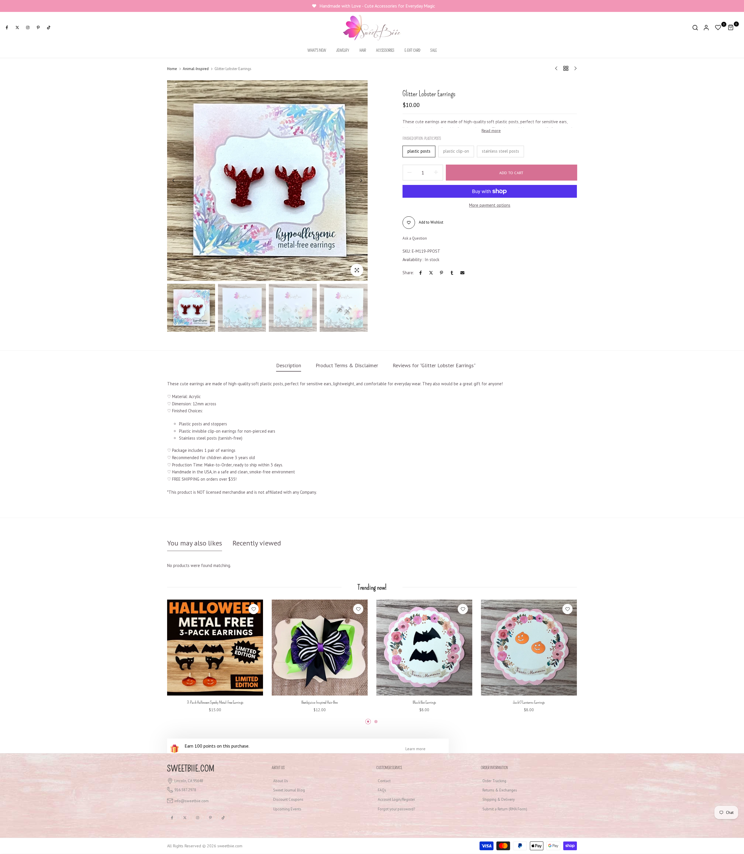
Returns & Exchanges (499, 790)
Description (288, 365)
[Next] (356, 180)
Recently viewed (257, 543)
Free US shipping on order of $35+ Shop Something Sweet (377, 6)
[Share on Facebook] (420, 272)
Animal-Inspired (196, 68)
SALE (433, 50)
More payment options (489, 205)
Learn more (415, 748)
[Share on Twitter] (431, 272)
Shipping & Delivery (498, 799)
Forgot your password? (396, 809)
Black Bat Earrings (424, 702)
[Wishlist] (253, 609)
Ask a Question (415, 238)
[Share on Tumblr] (452, 272)
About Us (280, 780)
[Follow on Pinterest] (38, 27)
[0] (718, 27)
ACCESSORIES (385, 50)
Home (172, 68)
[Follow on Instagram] (27, 27)
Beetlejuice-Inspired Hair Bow (319, 702)
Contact (384, 780)
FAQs (382, 790)
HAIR (363, 50)
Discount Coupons (288, 799)
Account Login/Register (396, 799)
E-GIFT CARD (412, 50)
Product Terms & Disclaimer (347, 365)
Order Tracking (494, 780)
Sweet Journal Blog (289, 790)
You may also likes (194, 543)
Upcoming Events (287, 809)
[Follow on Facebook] (6, 27)
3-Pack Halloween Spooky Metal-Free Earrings (215, 702)
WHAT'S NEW (316, 50)
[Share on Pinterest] (441, 272)
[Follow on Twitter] (17, 27)
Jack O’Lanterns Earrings (529, 702)
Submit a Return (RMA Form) (504, 809)
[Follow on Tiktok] (48, 27)
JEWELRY (342, 50)
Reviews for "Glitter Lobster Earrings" (434, 365)
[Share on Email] (462, 272)
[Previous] (178, 180)
